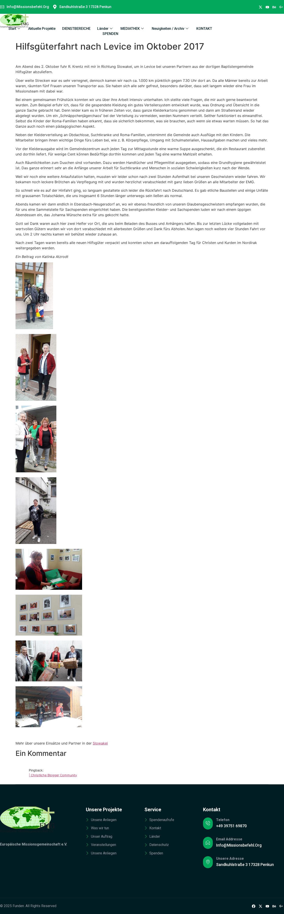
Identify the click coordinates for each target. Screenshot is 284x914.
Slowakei (100, 743)
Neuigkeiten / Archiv (168, 28)
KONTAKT (204, 28)
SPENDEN (110, 34)
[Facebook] (260, 6)
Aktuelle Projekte (41, 28)
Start (12, 28)
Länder (102, 28)
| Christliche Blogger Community (53, 775)
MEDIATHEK (130, 28)
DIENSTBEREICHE (76, 28)
